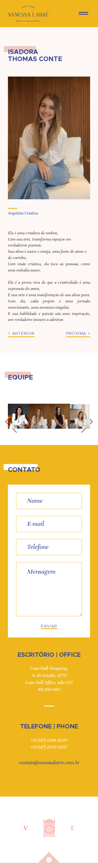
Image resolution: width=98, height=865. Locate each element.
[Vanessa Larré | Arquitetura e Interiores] (28, 13)
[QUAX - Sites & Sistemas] (49, 857)
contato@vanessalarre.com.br (49, 762)
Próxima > (78, 334)
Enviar (49, 626)
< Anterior (21, 334)
